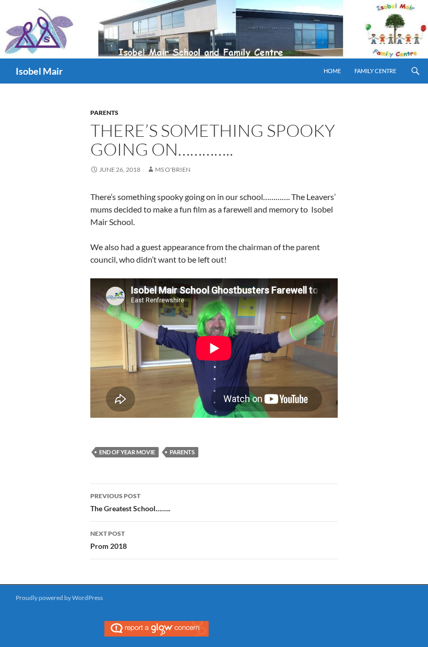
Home (332, 70)
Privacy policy (303, 629)
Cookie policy (260, 629)
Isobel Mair (39, 71)
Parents (104, 112)
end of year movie (127, 452)
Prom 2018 (108, 540)
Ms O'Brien (173, 169)
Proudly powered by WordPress (59, 598)
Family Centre (375, 70)
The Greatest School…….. (130, 502)
